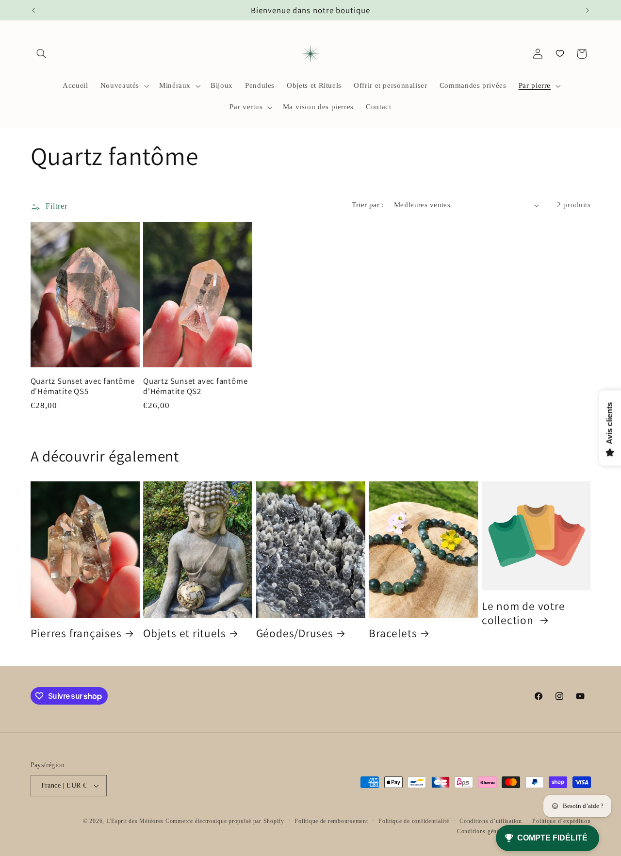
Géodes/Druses (294, 633)
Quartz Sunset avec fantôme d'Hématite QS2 (195, 386)
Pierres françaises (76, 633)
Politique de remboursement (331, 821)
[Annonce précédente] (33, 10)
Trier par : (368, 205)
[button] (42, 54)
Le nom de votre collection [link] (523, 613)
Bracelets (393, 633)
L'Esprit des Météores (134, 821)
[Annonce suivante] (587, 10)
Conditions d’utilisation (490, 821)
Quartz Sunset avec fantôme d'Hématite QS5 (83, 386)
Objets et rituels (184, 633)
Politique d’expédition (561, 821)
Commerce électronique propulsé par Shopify (224, 821)
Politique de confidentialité (413, 821)
